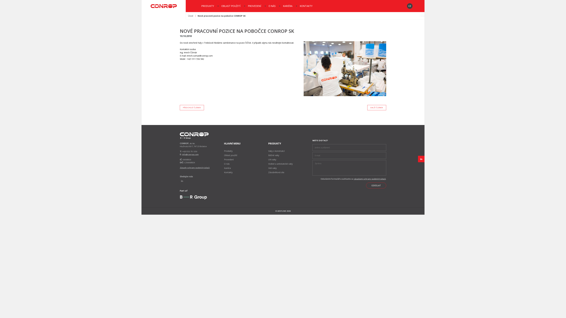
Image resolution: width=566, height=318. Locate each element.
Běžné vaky (273, 155)
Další (376, 107)
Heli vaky (272, 168)
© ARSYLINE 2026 (283, 211)
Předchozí (192, 107)
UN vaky (272, 159)
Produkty (207, 6)
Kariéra (287, 6)
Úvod (190, 16)
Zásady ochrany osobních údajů (195, 167)
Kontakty (306, 6)
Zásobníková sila (276, 172)
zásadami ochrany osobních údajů (370, 179)
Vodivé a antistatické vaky (280, 163)
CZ (409, 6)
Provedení (254, 6)
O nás (272, 6)
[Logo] (194, 135)
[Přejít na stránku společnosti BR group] (193, 197)
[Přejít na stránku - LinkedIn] (421, 159)
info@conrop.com (190, 154)
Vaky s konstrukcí (276, 151)
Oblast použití (231, 6)
